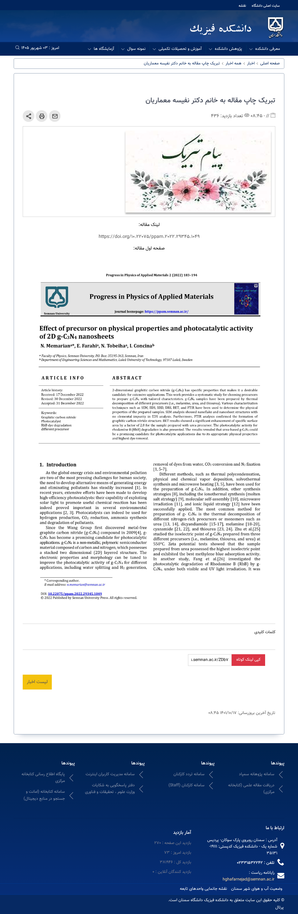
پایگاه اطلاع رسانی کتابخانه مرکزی (43, 777)
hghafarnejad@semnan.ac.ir (248, 879)
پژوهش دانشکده (228, 49)
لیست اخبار (37, 682)
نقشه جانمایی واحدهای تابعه (203, 889)
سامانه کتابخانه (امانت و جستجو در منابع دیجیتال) (44, 795)
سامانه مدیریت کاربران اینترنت (110, 774)
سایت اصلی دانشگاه (266, 5)
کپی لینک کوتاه (248, 660)
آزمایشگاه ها (104, 49)
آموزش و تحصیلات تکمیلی (180, 49)
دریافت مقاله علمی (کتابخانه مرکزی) (251, 788)
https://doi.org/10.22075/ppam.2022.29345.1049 (149, 237)
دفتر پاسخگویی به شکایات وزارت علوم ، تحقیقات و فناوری (110, 788)
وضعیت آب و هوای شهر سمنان (256, 889)
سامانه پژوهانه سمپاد (256, 774)
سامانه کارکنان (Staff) (186, 785)
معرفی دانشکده (267, 49)
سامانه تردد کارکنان (189, 774)
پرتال (279, 907)
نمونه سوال (136, 49)
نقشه (242, 5)
